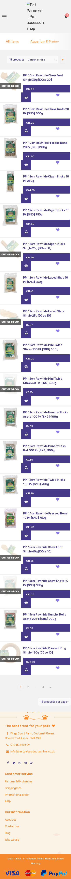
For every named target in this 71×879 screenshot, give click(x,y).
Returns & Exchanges (18, 781)
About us (10, 819)
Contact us (12, 826)
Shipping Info (13, 788)
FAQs (8, 801)
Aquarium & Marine (45, 41)
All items (12, 41)
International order (17, 795)
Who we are (12, 839)
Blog (7, 833)
